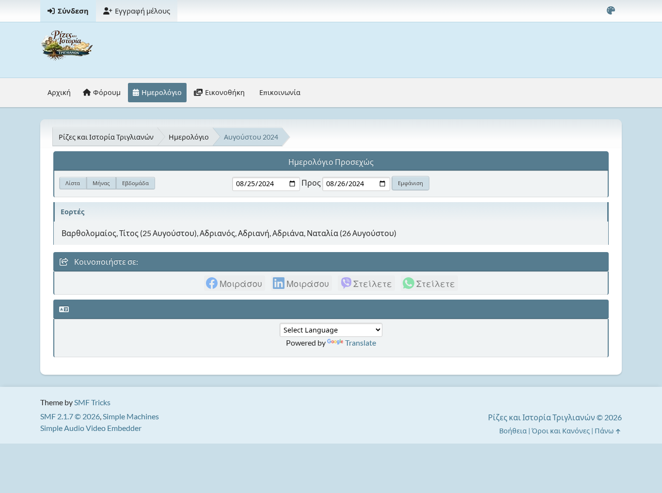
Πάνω (605, 431)
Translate (360, 342)
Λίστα (72, 183)
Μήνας (101, 183)
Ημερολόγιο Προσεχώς (331, 161)
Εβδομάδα (135, 183)
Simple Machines (131, 416)
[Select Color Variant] (610, 11)
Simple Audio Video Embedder (91, 427)
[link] (234, 283)
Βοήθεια (513, 431)
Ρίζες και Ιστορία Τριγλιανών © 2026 (555, 417)
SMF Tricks (92, 402)
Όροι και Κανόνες (561, 431)
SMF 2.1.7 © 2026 (70, 416)
